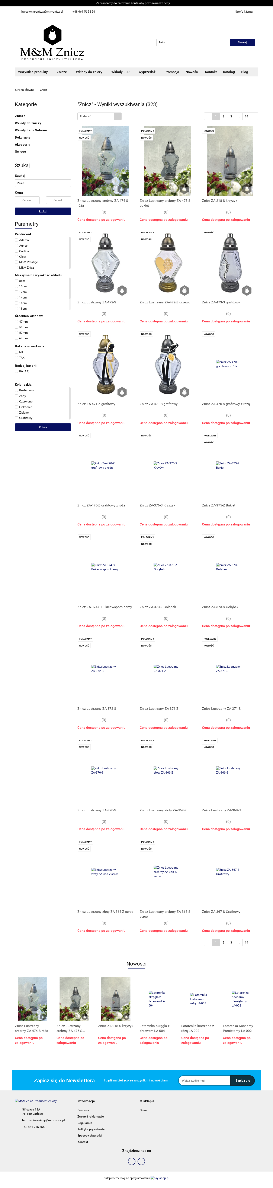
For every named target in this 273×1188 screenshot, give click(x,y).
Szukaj (42, 211)
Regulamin (84, 1123)
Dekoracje (23, 137)
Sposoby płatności (89, 1135)
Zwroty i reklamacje (90, 1116)
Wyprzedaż (147, 72)
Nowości (192, 72)
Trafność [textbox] (85, 116)
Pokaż (43, 427)
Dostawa (83, 1110)
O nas (143, 1110)
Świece (20, 152)
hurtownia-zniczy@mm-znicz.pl (43, 1120)
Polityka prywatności (91, 1129)
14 (246, 116)
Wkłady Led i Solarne (31, 130)
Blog (244, 72)
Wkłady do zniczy (89, 72)
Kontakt (211, 72)
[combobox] (99, 116)
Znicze (62, 72)
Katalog (229, 72)
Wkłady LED (120, 72)
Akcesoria (23, 144)
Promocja (171, 72)
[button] (86, 1101)
